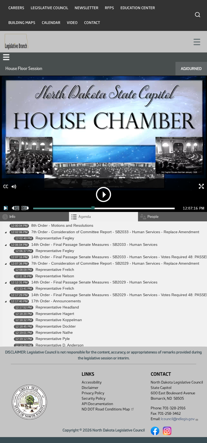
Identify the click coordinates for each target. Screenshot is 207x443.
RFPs (109, 8)
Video (72, 22)
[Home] (16, 41)
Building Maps (21, 22)
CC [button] (5, 186)
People (152, 216)
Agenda (84, 216)
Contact (92, 22)
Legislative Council (49, 8)
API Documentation (97, 404)
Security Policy (93, 398)
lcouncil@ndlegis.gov (178, 419)
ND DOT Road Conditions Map (106, 409)
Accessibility (92, 382)
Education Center (137, 8)
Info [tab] (12, 216)
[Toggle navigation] (196, 41)
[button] (6, 57)
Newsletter (86, 8)
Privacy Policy (93, 393)
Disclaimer (90, 387)
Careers (16, 8)
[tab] (103, 216)
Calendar (51, 22)
